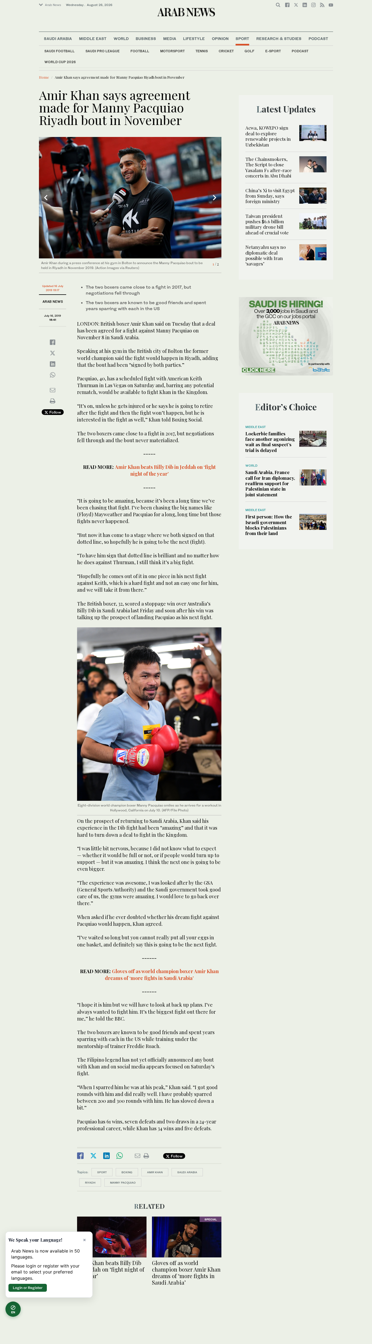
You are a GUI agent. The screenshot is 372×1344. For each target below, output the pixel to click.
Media (169, 38)
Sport (242, 38)
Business (146, 38)
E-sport (273, 51)
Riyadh (90, 1182)
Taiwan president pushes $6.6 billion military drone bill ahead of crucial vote (267, 224)
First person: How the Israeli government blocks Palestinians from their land (268, 525)
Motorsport (172, 51)
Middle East (92, 38)
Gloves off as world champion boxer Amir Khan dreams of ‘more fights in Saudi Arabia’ (162, 974)
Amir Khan (155, 1172)
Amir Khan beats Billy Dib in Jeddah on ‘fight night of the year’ (165, 470)
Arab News (53, 5)
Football (139, 51)
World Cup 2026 (60, 62)
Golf (249, 51)
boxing (126, 1172)
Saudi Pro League (103, 51)
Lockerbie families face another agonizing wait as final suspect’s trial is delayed (270, 441)
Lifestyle (194, 38)
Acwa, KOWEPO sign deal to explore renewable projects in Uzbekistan (268, 136)
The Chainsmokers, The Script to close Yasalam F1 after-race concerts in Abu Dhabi (268, 167)
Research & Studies (278, 38)
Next (214, 197)
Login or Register (27, 1287)
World (121, 38)
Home (44, 77)
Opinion (220, 38)
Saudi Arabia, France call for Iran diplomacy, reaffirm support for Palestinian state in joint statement (270, 483)
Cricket (226, 51)
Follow (54, 412)
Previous (46, 197)
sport (102, 1172)
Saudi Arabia (58, 38)
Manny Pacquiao (123, 1182)
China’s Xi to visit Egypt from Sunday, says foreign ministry (270, 195)
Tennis (202, 51)
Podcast (300, 51)
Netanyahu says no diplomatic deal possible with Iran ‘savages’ (265, 255)
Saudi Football (59, 51)
